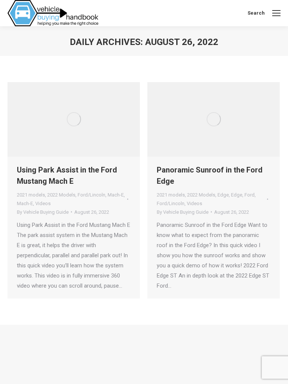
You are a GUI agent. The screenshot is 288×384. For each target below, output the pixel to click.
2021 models (31, 195)
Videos (43, 203)
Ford (249, 195)
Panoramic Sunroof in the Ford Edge (209, 175)
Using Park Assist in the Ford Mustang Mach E (67, 175)
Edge (223, 195)
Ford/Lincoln (91, 195)
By (43, 212)
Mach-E (116, 195)
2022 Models (61, 195)
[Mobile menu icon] (276, 13)
